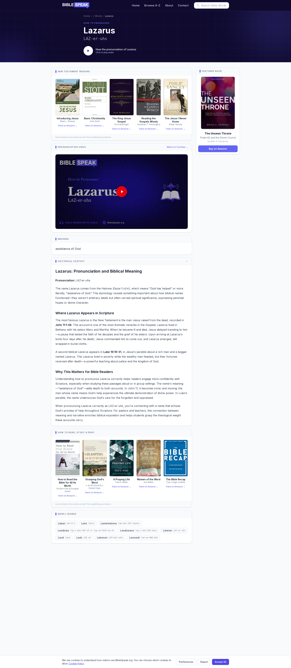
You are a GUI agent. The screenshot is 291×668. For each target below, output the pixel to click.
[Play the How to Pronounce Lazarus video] (121, 191)
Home (136, 5)
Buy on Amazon (218, 148)
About (169, 5)
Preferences (186, 661)
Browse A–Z (152, 5)
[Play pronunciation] (88, 50)
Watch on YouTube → (177, 147)
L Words (97, 16)
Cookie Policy (76, 663)
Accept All (220, 661)
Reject (204, 661)
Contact (183, 5)
